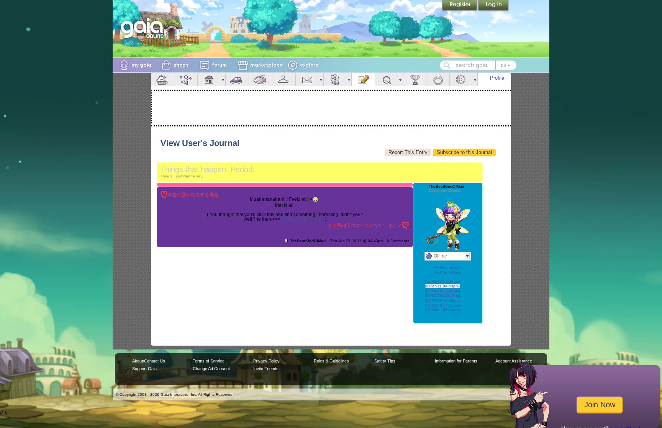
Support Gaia (144, 368)
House (209, 79)
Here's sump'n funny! (303, 219)
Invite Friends (266, 368)
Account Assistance (513, 361)
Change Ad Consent (211, 368)
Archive (440, 272)
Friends (335, 79)
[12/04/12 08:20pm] (442, 281)
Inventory (283, 79)
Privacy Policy (266, 361)
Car (237, 79)
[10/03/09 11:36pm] (442, 300)
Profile (497, 78)
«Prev (441, 267)
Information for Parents (456, 361)
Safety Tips (384, 361)
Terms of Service (208, 361)
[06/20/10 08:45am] (442, 291)
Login (493, 5)
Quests (386, 79)
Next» (455, 267)
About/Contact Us (148, 361)
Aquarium (260, 79)
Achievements (414, 79)
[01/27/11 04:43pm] (442, 286)
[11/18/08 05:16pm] (442, 310)
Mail (307, 79)
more (223, 79)
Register (460, 5)
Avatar (185, 79)
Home (456, 272)
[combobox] (478, 65)
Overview (162, 79)
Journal (363, 79)
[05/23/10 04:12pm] (442, 296)
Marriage (437, 79)
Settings (461, 79)
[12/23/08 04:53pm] (442, 305)
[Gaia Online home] (144, 28)
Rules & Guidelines (331, 361)
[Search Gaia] (447, 65)
